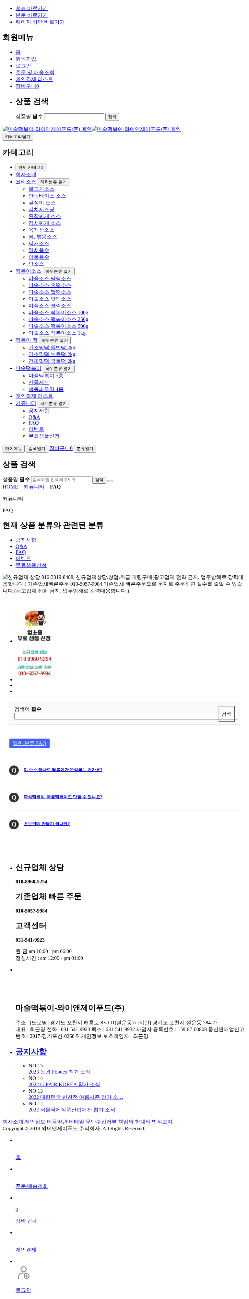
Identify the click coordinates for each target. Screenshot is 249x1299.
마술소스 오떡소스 (50, 285)
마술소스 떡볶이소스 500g (58, 326)
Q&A (34, 417)
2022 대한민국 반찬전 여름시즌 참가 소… (76, 1097)
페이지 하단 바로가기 (40, 22)
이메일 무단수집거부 (93, 1121)
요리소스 (26, 181)
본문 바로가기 (32, 15)
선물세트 (39, 382)
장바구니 (27, 86)
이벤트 (36, 429)
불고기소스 (41, 189)
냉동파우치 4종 (46, 389)
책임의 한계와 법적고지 (145, 1121)
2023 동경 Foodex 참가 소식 (60, 1072)
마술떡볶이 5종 (46, 375)
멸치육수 (39, 250)
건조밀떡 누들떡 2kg (52, 354)
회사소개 (26, 174)
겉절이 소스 (42, 202)
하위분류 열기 (53, 181)
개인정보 (35, 1121)
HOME (10, 486)
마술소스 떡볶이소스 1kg (57, 333)
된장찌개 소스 (45, 216)
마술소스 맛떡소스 (50, 299)
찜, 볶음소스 (43, 236)
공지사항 (39, 410)
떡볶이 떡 (27, 340)
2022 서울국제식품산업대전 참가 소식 (72, 1109)
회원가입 (26, 59)
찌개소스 (39, 243)
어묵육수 (39, 257)
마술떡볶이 (29, 368)
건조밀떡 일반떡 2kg (52, 347)
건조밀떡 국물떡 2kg (52, 361)
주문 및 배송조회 (35, 72)
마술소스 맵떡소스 (50, 292)
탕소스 (36, 264)
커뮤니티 (26, 403)
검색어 (28, 709)
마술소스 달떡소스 (50, 278)
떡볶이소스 (29, 271)
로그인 (23, 65)
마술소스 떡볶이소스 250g (58, 319)
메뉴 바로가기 (32, 8)
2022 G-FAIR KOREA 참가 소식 (64, 1084)
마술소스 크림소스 (50, 305)
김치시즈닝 (41, 209)
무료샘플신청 (44, 436)
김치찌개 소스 (45, 223)
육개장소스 (41, 230)
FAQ (34, 423)
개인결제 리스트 (34, 79)
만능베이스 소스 (47, 196)
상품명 (29, 116)
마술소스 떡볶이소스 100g (58, 312)
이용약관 (57, 1121)
